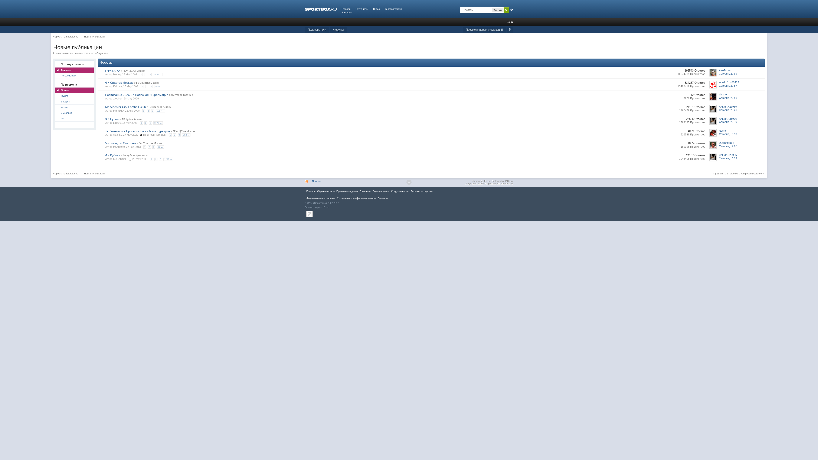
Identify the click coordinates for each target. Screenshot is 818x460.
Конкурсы (347, 12)
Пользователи (317, 29)
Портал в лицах (381, 191)
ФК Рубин (112, 119)
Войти (510, 22)
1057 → (160, 111)
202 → (186, 135)
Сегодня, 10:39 (728, 158)
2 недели (65, 101)
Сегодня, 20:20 (728, 110)
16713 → (159, 86)
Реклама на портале (422, 191)
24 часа (65, 90)
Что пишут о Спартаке (120, 143)
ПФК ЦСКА (112, 70)
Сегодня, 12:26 (728, 146)
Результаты (362, 9)
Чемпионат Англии (160, 107)
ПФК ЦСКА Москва (134, 70)
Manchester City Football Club (125, 107)
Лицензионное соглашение (320, 198)
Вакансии (383, 198)
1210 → (168, 159)
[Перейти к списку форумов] (321, 9)
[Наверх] (409, 182)
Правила (718, 173)
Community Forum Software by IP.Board (492, 181)
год (62, 118)
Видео (376, 9)
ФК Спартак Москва (119, 82)
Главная (346, 9)
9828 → (158, 74)
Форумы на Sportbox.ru (65, 173)
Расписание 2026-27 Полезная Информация (136, 94)
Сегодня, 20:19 (728, 122)
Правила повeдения (347, 191)
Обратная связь (326, 191)
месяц (64, 107)
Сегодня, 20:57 (728, 85)
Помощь (316, 181)
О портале (365, 191)
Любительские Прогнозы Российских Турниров (137, 131)
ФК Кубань (112, 155)
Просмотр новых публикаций (484, 29)
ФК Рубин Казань (131, 119)
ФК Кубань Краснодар (136, 155)
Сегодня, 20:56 (728, 97)
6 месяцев (66, 113)
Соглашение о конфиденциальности (744, 173)
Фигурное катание (182, 94)
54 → (160, 147)
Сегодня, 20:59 (728, 73)
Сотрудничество (400, 191)
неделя (64, 96)
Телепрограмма (393, 9)
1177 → (158, 123)
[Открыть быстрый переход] (510, 30)
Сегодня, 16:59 (728, 134)
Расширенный (511, 10)
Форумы (338, 29)
